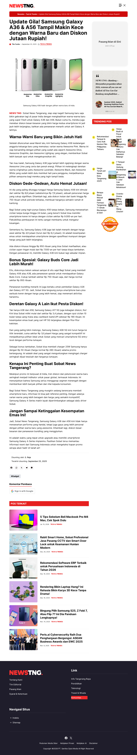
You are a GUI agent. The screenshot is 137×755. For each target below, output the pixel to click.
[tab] (105, 111)
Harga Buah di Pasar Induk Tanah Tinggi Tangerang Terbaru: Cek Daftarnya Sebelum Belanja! (121, 143)
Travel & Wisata (78, 693)
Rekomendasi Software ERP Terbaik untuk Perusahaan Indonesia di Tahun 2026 (63, 566)
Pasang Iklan (15, 689)
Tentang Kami (15, 680)
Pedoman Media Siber (48, 743)
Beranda (21, 14)
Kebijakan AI (82, 743)
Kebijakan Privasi (67, 743)
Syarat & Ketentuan (18, 694)
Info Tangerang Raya (81, 679)
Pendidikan (76, 683)
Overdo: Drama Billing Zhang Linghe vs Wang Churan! (119, 202)
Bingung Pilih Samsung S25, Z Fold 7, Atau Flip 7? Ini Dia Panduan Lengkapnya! (63, 614)
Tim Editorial (15, 684)
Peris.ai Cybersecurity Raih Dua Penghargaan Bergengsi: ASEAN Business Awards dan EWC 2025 (61, 638)
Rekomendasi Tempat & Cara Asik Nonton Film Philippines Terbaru (103, 142)
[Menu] (122, 5)
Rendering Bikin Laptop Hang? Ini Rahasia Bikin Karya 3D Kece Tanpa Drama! (63, 590)
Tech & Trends (31, 14)
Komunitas (76, 697)
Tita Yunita (16, 44)
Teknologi (76, 688)
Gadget (15, 476)
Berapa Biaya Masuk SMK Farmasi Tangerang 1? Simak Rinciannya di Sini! (101, 202)
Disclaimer (93, 743)
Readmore (102, 92)
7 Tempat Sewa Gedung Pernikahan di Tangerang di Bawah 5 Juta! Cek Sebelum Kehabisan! (121, 174)
